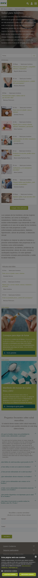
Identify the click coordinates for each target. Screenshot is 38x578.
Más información (26, 565)
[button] (19, 568)
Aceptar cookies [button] (10, 574)
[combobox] (36, 557)
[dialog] (19, 566)
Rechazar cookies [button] (27, 574)
